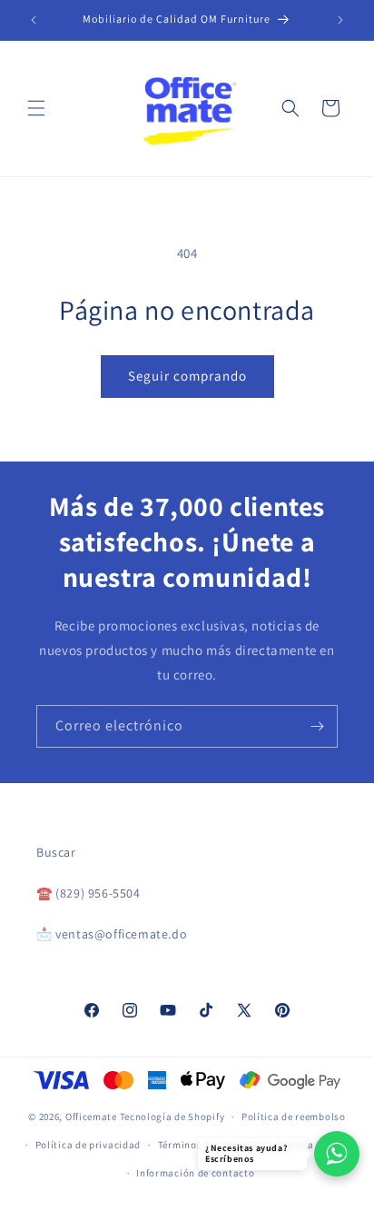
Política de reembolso (293, 1116)
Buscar (56, 852)
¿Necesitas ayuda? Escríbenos (246, 1154)
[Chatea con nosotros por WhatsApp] (336, 1153)
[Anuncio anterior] (34, 20)
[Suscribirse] (317, 726)
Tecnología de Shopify (172, 1116)
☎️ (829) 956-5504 (88, 893)
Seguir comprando (187, 375)
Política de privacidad (88, 1144)
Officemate (91, 1116)
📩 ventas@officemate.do (111, 934)
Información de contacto (195, 1172)
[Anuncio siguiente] (340, 20)
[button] (36, 108)
